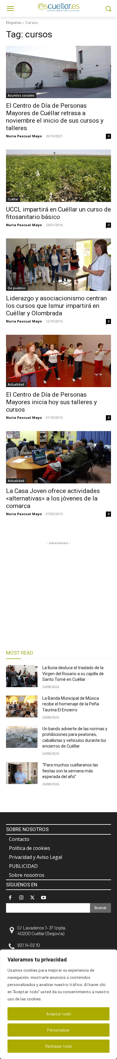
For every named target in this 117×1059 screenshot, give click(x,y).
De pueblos (17, 288)
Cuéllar (13, 199)
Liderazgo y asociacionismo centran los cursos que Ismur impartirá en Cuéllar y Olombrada (56, 306)
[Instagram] (21, 898)
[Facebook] (10, 898)
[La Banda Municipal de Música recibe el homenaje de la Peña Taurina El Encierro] (22, 707)
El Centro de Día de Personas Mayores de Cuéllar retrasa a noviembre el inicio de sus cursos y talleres (55, 117)
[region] (58, 1004)
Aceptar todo (58, 1013)
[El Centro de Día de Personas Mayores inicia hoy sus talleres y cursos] (58, 361)
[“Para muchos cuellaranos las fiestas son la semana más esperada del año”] (22, 773)
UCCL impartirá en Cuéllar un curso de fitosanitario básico (58, 213)
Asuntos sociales (21, 95)
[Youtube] (44, 898)
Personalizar (58, 1029)
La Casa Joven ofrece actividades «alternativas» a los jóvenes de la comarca (53, 498)
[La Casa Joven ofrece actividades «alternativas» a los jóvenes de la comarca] (58, 457)
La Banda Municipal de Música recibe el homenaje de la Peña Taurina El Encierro (70, 704)
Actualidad (16, 384)
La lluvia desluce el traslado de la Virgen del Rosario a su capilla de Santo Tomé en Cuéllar (73, 673)
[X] (32, 898)
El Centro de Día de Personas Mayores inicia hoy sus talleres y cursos (51, 402)
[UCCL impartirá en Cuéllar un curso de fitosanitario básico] (58, 176)
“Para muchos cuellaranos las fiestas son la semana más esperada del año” (70, 771)
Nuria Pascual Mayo (24, 136)
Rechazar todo (58, 1046)
